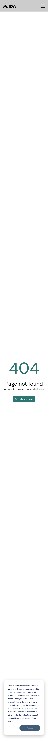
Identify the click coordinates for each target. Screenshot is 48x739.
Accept (30, 728)
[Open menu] (43, 6)
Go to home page (24, 399)
